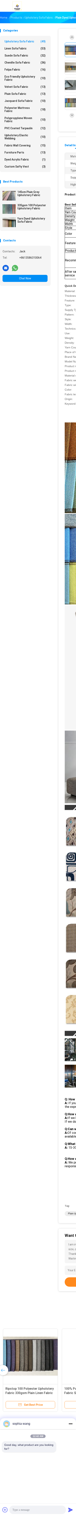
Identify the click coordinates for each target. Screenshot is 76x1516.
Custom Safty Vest (25, 166)
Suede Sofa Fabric (25, 55)
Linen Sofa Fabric (25, 48)
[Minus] (70, 1423)
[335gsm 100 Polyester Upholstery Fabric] (9, 209)
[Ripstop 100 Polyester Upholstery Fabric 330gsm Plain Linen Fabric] (30, 1356)
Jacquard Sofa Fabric (25, 100)
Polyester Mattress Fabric (25, 109)
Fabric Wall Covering (25, 145)
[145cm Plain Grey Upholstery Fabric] (9, 195)
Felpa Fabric (25, 69)
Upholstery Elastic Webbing (25, 137)
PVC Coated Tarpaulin (25, 128)
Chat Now (25, 278)
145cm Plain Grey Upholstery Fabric (28, 193)
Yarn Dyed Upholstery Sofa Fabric (31, 220)
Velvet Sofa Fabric (25, 86)
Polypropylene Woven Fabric (25, 120)
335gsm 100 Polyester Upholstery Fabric (31, 207)
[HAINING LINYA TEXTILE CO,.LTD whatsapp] (15, 268)
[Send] (70, 1509)
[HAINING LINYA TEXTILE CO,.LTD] (17, 6)
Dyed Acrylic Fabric (25, 159)
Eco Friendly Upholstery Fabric (25, 78)
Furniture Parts (25, 152)
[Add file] (5, 1509)
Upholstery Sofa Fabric (25, 41)
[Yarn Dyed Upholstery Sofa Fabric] (9, 222)
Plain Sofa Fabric (25, 93)
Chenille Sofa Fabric (25, 62)
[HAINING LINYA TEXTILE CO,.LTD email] (6, 268)
